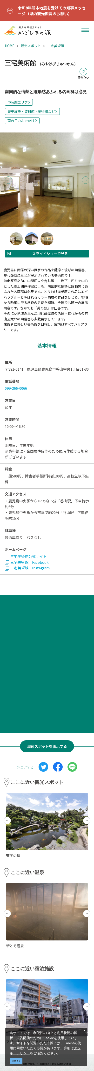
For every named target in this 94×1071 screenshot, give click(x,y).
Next (85, 180)
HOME (9, 45)
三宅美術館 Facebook (29, 562)
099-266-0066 (16, 388)
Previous (8, 180)
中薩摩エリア (17, 102)
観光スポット (31, 45)
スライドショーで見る (50, 253)
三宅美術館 (55, 45)
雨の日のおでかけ (20, 120)
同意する (16, 1060)
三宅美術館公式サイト (28, 556)
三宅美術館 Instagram (30, 567)
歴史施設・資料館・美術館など (31, 111)
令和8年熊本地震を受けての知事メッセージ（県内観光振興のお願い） (52, 10)
